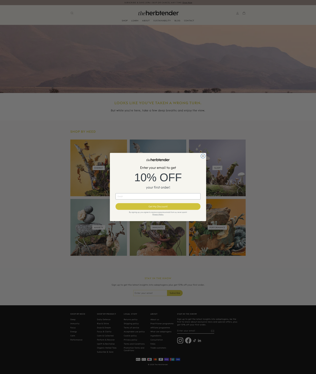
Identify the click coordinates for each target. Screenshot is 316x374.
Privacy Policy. (158, 214)
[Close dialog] (203, 156)
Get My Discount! (158, 206)
